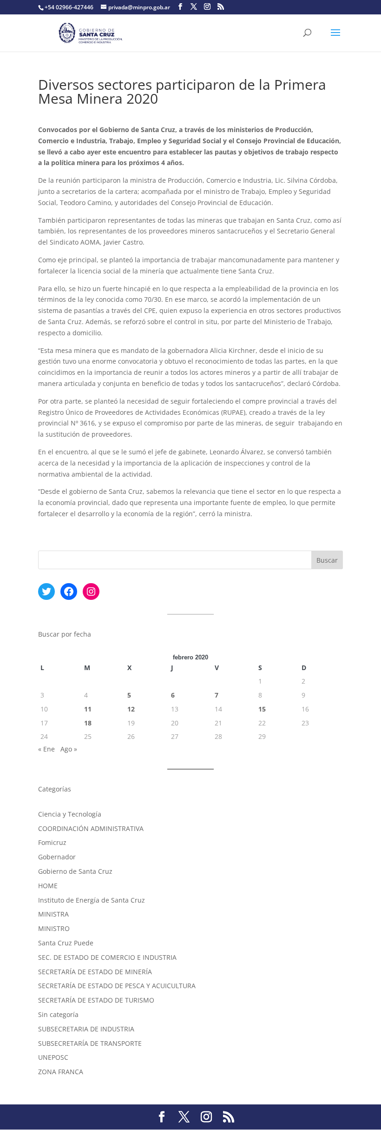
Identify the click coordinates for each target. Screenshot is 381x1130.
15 (262, 709)
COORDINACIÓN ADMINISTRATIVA (91, 828)
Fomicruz (52, 842)
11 (88, 709)
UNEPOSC (53, 1057)
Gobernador (57, 856)
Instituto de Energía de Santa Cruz (91, 900)
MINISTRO (54, 928)
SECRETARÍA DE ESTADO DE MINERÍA (95, 971)
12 (131, 709)
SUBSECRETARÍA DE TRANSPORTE (90, 1043)
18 (88, 722)
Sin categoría (58, 1014)
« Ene (46, 748)
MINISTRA (53, 914)
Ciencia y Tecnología (69, 814)
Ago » (68, 748)
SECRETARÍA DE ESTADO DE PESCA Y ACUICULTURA (117, 985)
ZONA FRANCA (60, 1071)
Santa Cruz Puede (65, 942)
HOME (48, 885)
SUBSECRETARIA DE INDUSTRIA (86, 1028)
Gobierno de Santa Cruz (75, 871)
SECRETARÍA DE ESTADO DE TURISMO (96, 1000)
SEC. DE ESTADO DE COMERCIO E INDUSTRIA (107, 957)
